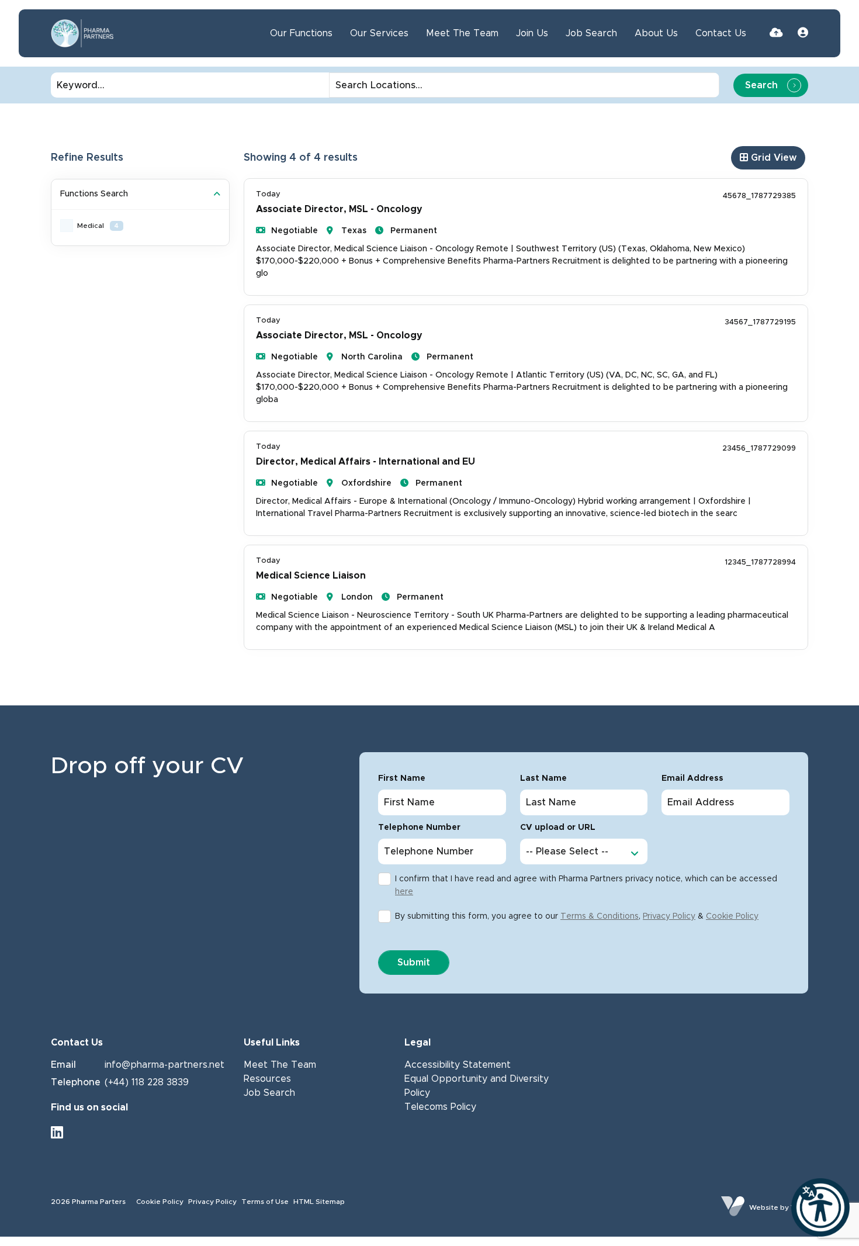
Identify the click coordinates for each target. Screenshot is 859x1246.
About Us (656, 33)
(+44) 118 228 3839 (147, 1082)
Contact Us (720, 33)
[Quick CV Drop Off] (776, 33)
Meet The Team (462, 33)
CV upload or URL (557, 827)
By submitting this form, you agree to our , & (576, 916)
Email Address (692, 778)
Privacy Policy (669, 916)
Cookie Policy (732, 916)
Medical (98, 225)
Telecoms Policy (440, 1107)
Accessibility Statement (457, 1065)
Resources (267, 1079)
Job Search (591, 33)
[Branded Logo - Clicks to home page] (82, 33)
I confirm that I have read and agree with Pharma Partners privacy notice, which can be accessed (586, 885)
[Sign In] (803, 33)
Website (763, 1207)
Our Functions (301, 33)
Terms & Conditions (599, 916)
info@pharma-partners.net (164, 1065)
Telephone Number (419, 827)
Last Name (543, 778)
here (404, 892)
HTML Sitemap (319, 1201)
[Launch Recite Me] (820, 1207)
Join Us (532, 33)
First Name (401, 778)
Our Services (379, 33)
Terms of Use (265, 1201)
